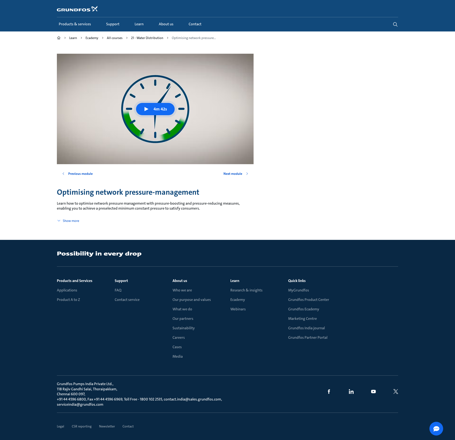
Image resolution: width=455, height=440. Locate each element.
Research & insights (246, 290)
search (395, 24)
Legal (60, 426)
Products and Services (74, 280)
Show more (71, 221)
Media (178, 356)
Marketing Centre (302, 318)
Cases (177, 346)
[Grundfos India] (59, 38)
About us (180, 280)
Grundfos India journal (306, 328)
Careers (179, 337)
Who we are (182, 290)
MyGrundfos (298, 290)
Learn (234, 280)
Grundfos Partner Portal (308, 337)
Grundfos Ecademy (303, 309)
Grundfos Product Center (308, 299)
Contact (128, 426)
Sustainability (184, 328)
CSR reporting (81, 426)
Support (121, 280)
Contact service (127, 299)
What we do (182, 309)
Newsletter (107, 426)
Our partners (183, 318)
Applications (67, 290)
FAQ (118, 290)
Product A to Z (68, 299)
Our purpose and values (192, 299)
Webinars (238, 309)
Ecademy (237, 299)
